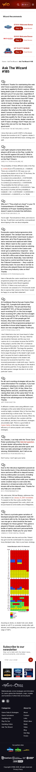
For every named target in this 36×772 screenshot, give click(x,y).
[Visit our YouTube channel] (3, 701)
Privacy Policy (18, 769)
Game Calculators (8, 715)
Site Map (27, 733)
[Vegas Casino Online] (18, 673)
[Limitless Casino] (7, 673)
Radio (26, 724)
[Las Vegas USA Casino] (28, 673)
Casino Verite (5, 425)
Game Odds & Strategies (10, 712)
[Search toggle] (18, 4)
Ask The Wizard (7, 727)
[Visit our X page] (7, 701)
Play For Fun (6, 721)
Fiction (26, 736)
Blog (25, 730)
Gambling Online (7, 724)
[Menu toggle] (32, 4)
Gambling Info (6, 718)
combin (5, 169)
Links (25, 718)
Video (26, 727)
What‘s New (28, 721)
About (26, 712)
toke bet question (27, 442)
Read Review (28, 28)
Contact (26, 715)
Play (17, 28)
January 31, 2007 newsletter (23, 498)
